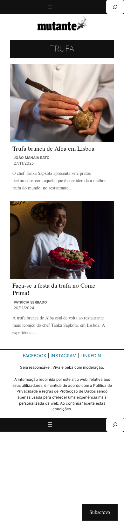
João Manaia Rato (32, 157)
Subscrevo (99, 512)
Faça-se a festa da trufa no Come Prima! (53, 289)
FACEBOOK (34, 355)
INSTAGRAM (63, 355)
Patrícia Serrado (30, 302)
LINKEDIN (90, 355)
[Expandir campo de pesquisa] (115, 7)
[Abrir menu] (50, 7)
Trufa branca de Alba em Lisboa (53, 148)
